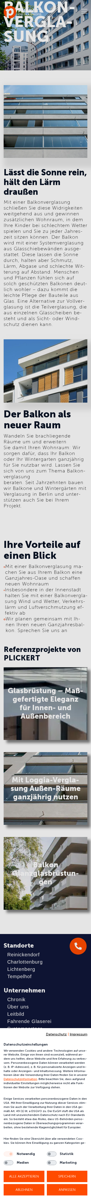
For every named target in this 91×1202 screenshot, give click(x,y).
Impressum (78, 1034)
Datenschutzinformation (20, 1079)
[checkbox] (8, 1154)
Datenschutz (56, 1034)
